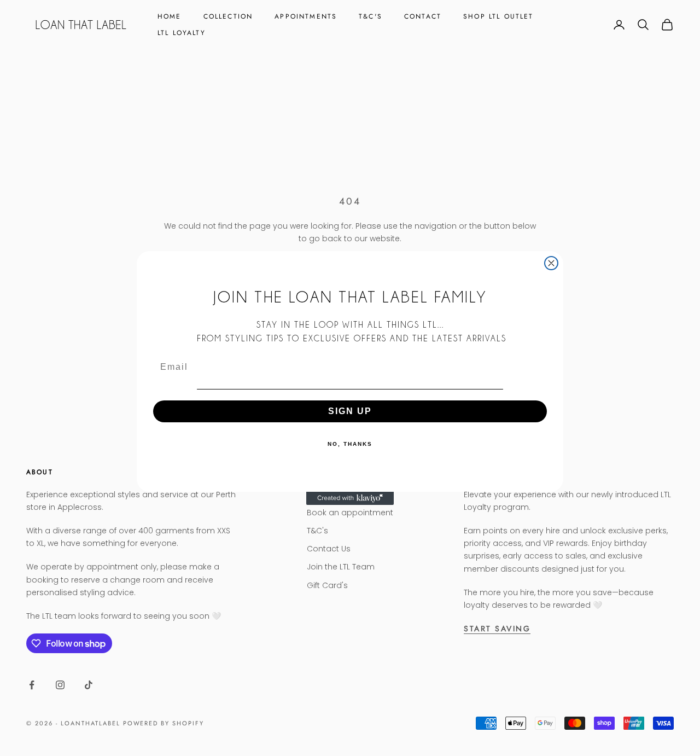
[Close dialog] (551, 263)
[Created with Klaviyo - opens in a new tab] (350, 498)
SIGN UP (350, 411)
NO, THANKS (350, 444)
